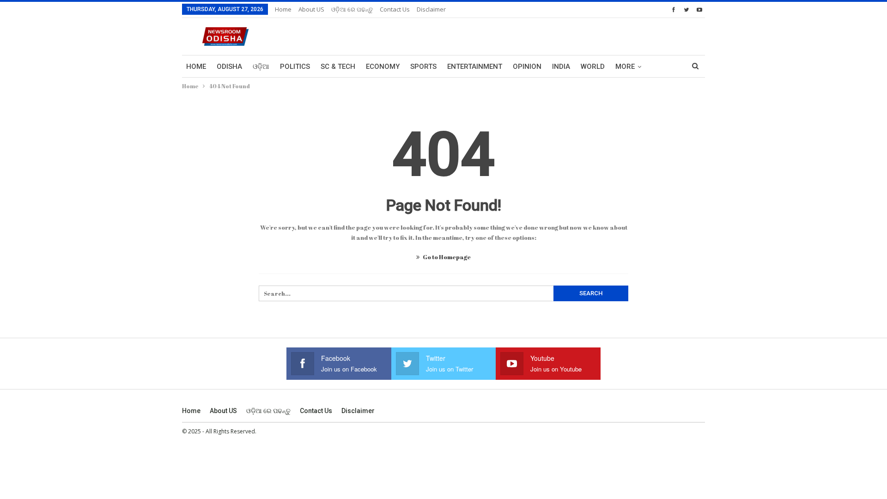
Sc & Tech (338, 66)
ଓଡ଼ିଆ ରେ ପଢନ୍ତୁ (352, 9)
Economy (383, 66)
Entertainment (474, 66)
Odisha (229, 66)
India (561, 66)
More (625, 66)
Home (283, 9)
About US (311, 9)
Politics (295, 66)
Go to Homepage (446, 257)
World (593, 66)
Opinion (527, 66)
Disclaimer (431, 9)
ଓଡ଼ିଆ (261, 66)
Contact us (395, 9)
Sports (423, 66)
